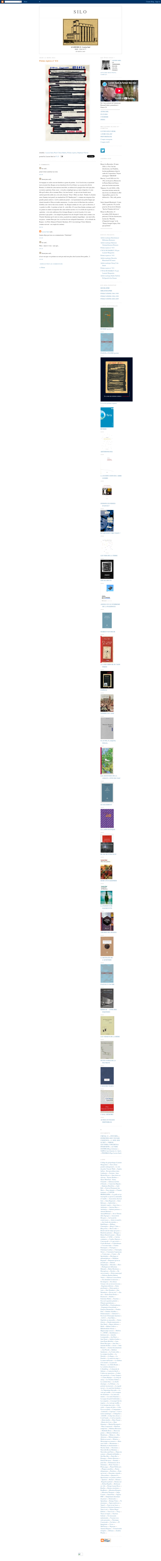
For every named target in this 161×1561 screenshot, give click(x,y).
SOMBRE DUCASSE (107, 713)
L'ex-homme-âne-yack (108, 1405)
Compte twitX (105, 142)
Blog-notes (104, 1228)
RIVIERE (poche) (106, 329)
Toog (118, 1511)
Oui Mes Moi (105, 1456)
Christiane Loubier (107, 1250)
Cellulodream (116, 1243)
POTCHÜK (114, 1136)
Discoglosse (104, 1271)
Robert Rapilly (107, 1484)
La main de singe (113, 1358)
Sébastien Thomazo (108, 1492)
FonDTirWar (104, 1305)
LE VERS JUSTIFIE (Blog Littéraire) (109, 1148)
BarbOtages (104, 1224)
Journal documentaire (115, 1348)
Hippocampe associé (107, 1331)
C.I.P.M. (110, 1237)
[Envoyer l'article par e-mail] (61, 156)
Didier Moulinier (113, 1269)
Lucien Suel (49, 153)
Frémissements (105, 1313)
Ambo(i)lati (112, 1203)
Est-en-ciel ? (113, 1292)
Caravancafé (104, 1241)
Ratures (118, 1479)
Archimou (104, 1209)
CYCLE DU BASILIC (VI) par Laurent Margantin (110, 251)
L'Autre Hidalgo (107, 1377)
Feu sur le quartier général (109, 1301)
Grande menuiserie (113, 1322)
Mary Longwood (106, 1426)
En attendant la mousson (110, 1279)
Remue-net (118, 1482)
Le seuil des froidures (113, 1388)
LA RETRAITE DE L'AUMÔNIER (107, 959)
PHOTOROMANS (106, 136)
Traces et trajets (105, 1514)
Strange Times (113, 1501)
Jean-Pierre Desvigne (110, 1342)
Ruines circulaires (113, 1488)
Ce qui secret (115, 1241)
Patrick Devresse (106, 1460)
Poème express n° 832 (107, 255)
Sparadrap (104, 1501)
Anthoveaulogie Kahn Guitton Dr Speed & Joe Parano (110, 277)
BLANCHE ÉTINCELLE (108, 854)
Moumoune (113, 1443)
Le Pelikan (111, 1384)
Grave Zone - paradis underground (109, 1166)
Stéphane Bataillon (108, 1186)
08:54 (41, 227)
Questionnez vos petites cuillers (111, 1477)
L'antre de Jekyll (113, 1371)
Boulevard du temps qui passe (110, 1231)
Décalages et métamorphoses (109, 1257)
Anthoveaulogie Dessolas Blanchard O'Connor (109, 259)
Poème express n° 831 (107, 268)
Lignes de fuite (111, 1407)
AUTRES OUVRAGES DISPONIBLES (108, 1121)
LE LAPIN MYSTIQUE (108, 829)
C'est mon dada (106, 1245)
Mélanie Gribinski (112, 1433)
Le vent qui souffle (113, 1403)
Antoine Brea (113, 1207)
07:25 (57, 156)
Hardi (102, 1326)
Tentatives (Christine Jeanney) (110, 1507)
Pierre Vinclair (113, 1465)
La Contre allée (114, 1352)
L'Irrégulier (116, 1414)
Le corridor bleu (106, 1382)
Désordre (113, 1265)
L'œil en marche (116, 1418)
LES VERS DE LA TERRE (109, 555)
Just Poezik (105, 1350)
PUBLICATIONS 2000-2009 (110, 299)
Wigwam (113, 1526)
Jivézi (114, 1345)
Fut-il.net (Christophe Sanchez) (110, 1316)
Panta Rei (114, 1456)
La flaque (111, 1356)
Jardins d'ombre (115, 1339)
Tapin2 (103, 1505)
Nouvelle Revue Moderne (109, 1450)
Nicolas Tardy (105, 1448)
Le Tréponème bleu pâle (109, 1390)
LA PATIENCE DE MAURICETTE (106, 907)
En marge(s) (104, 1282)
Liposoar (112, 1411)
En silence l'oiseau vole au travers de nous (110, 1283)
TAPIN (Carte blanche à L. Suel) (111, 1151)
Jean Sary (116, 1343)
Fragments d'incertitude (108, 1307)
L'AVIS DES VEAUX (107, 1086)
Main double (106, 1420)
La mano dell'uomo (107, 1360)
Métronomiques (114, 1437)
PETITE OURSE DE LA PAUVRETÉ (108, 1061)
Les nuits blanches (113, 1396)
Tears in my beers (112, 1505)
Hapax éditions (114, 1324)
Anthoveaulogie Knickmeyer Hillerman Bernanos (110, 239)
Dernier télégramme (108, 1263)
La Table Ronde (113, 1365)
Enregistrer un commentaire (51, 264)
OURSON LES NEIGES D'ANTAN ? (108, 504)
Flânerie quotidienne (107, 1303)
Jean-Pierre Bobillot (107, 1341)
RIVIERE (104, 429)
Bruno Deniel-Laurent (108, 1235)
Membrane (104, 1435)
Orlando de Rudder (113, 1454)
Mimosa (115, 1439)
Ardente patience (114, 1209)
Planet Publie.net (115, 1467)
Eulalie (111, 1296)
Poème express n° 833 (107, 248)
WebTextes (104, 1526)
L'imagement (116, 1409)
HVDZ (105, 1333)
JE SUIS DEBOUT (106, 805)
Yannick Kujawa (106, 1528)
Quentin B (114, 1475)
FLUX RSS (104, 114)
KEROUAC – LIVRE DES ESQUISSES (109, 1010)
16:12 (41, 248)
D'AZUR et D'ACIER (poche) (110, 353)
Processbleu (105, 1475)
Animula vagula (106, 1205)
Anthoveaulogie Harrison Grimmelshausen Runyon (109, 244)
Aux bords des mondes (109, 1222)
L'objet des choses (114, 1416)
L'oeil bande (104, 1418)
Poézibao (113, 1471)
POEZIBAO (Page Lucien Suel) (111, 1153)
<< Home (42, 267)
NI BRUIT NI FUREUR (108, 632)
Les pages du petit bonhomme (110, 1399)
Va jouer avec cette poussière (110, 1519)
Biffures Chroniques (108, 1225)
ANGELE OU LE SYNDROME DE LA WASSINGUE (110, 605)
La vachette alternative (108, 1367)
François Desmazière (107, 1309)
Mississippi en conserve (108, 1441)
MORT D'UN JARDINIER (109, 881)
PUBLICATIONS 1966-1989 (110, 293)
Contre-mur (106, 1254)
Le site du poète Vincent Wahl (110, 1168)
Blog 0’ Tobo (114, 1226)
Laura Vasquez (116, 1375)
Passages (103, 1458)
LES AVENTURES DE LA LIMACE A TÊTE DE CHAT (110, 777)
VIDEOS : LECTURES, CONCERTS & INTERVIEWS (110, 1144)
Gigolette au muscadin (108, 1320)
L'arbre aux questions (107, 1373)
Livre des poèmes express (109, 403)
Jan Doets (114, 1337)
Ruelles (103, 1488)
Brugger (117, 1233)
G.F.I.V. (103, 1318)
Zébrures (111, 1531)
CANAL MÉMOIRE (107, 1114)
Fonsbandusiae (115, 1305)
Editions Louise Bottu (114, 1277)
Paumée (115, 1460)
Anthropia (104, 1207)
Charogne (112, 1248)
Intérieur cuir (105, 1335)
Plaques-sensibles (107, 1469)
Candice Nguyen (114, 1239)
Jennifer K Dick (105, 1345)
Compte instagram (106, 139)
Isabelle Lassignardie (108, 1336)
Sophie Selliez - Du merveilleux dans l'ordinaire (111, 1171)
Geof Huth (111, 1318)
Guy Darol (104, 1324)
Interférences (114, 1333)
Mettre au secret (106, 1439)
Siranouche (112, 1499)
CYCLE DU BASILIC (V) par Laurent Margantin (110, 272)
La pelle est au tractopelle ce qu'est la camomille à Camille (111, 1196)
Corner (114, 1254)
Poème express (72, 153)
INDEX (103, 119)
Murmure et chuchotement (109, 1445)
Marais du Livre (106, 1422)
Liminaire (104, 1411)
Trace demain (110, 1190)
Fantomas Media (106, 1299)
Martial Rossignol (114, 1424)
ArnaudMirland (105, 1213)
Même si (112, 1435)
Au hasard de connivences (108, 1219)
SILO (80, 12)
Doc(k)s (112, 1271)
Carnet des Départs (115, 1184)
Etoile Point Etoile (111, 1294)
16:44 (41, 259)
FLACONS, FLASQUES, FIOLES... (108, 742)
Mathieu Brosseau (115, 1428)
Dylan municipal (116, 1273)
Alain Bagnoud (110, 1201)
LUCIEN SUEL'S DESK (108, 131)
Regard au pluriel (106, 1482)
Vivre (111, 1524)
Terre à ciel (104, 1509)
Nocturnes (114, 1448)
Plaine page (104, 1467)
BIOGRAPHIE (105, 288)
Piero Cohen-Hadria (60, 153)
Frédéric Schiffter (110, 1311)
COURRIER (104, 117)
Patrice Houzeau (113, 1458)
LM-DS (103, 1416)
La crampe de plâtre (107, 1354)
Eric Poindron (110, 1290)
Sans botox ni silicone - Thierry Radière (110, 1176)
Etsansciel (104, 1296)
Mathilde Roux (107, 1431)
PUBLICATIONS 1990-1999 (110, 296)
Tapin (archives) (114, 1503)
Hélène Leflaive (111, 1326)
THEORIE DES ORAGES (108, 932)
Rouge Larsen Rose (113, 1486)
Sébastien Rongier (115, 1490)
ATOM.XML (105, 111)
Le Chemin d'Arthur (112, 1379)
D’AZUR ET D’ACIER (107, 984)
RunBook (104, 1490)
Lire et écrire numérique (111, 1412)
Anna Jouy (116, 1205)
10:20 (41, 238)
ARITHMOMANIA (107, 452)
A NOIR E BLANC (106, 134)
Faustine (116, 1299)
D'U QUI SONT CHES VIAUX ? (110, 533)
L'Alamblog (104, 1369)
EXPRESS (104, 690)
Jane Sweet (104, 1339)
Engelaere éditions (107, 1286)
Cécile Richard (105, 1243)
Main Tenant (116, 1420)
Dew (119, 1265)
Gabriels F (115, 1313)
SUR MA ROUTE (106, 580)
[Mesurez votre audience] (80, 1555)
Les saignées (105, 1401)
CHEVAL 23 (104, 1136)
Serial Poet (110, 1494)
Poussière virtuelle (114, 1473)
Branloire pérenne (106, 1233)
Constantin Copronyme (114, 1252)
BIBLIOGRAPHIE (106, 291)
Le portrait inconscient (110, 1385)
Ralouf (111, 1479)
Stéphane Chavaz (82, 153)
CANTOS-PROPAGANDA (108, 1193)
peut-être (103, 1462)
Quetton (104, 1479)
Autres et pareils (116, 1220)
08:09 (41, 174)
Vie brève (113, 1522)
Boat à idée (113, 1228)
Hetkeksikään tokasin (108, 1328)
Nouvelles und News (107, 1452)
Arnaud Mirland (106, 1211)
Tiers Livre (110, 1511)
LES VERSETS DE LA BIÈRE (110, 1037)
